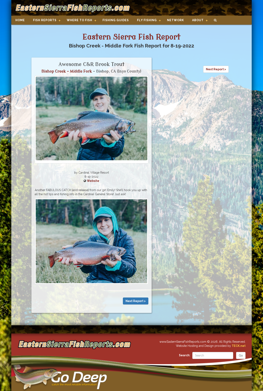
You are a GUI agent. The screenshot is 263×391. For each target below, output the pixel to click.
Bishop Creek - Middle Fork (67, 71)
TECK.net (239, 345)
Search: (184, 355)
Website (93, 180)
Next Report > (136, 301)
